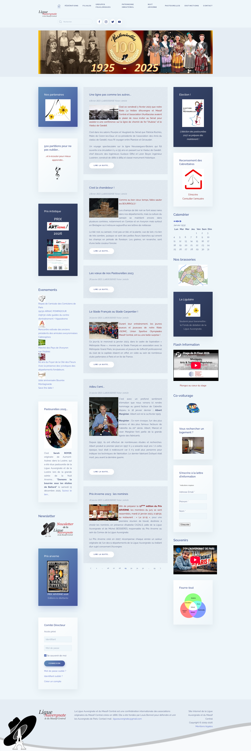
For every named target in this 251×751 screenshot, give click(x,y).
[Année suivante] (179, 221)
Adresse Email (187, 492)
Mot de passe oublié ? (55, 671)
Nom (182, 511)
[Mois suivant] (181, 221)
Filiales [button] (87, 6)
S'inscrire (193, 194)
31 (137, 568)
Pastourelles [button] (172, 6)
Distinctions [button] (192, 6)
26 (108, 568)
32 (143, 568)
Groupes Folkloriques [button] (103, 5)
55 (154, 568)
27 (114, 568)
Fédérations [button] (71, 6)
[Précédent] (90, 568)
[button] (59, 6)
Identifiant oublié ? (53, 676)
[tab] (104, 70)
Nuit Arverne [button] (152, 5)
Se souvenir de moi (56, 655)
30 (131, 568)
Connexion (54, 663)
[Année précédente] (174, 221)
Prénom (184, 501)
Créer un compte (52, 681)
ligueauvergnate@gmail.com (127, 719)
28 (120, 568)
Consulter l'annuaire (193, 198)
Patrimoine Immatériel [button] (128, 5)
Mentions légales (204, 726)
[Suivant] (160, 568)
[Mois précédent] (177, 221)
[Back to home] (48, 14)
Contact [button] (208, 6)
